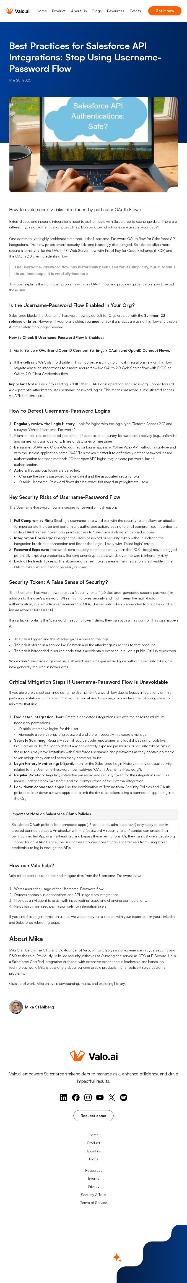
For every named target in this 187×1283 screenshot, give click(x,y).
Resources (115, 11)
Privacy (93, 1186)
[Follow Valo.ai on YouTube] (100, 1097)
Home (42, 11)
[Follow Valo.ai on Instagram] (88, 1097)
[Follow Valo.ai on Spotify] (123, 1097)
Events (135, 11)
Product (59, 11)
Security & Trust (93, 1194)
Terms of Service (93, 1202)
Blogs (97, 11)
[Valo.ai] (17, 11)
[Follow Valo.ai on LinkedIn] (64, 1097)
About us (93, 1151)
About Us (79, 11)
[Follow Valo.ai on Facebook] (76, 1097)
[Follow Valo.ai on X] (111, 1097)
